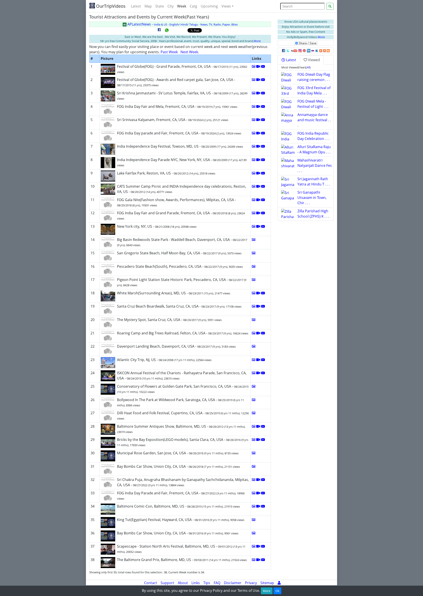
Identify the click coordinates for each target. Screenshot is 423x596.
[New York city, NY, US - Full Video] (258, 226)
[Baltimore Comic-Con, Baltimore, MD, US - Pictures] (253, 506)
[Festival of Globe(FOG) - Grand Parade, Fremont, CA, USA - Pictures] (253, 66)
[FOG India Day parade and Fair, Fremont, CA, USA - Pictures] (253, 133)
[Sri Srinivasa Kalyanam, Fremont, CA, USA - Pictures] (253, 119)
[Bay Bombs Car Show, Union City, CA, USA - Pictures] (253, 466)
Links (195, 582)
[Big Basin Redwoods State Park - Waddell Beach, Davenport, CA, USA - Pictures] (253, 239)
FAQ (217, 582)
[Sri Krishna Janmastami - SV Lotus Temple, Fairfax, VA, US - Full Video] (258, 93)
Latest (136, 6)
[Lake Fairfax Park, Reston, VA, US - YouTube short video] (263, 173)
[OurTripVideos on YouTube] (294, 50)
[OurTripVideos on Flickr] (312, 50)
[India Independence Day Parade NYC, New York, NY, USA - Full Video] (258, 159)
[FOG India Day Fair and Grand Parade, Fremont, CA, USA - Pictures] (253, 213)
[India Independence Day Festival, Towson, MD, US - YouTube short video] (263, 146)
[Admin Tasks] (279, 582)
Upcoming (209, 6)
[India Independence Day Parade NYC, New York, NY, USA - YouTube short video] (263, 159)
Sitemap (267, 582)
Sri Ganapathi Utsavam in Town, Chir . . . (312, 197)
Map (148, 6)
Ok (277, 591)
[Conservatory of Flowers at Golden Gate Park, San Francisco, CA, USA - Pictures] (253, 386)
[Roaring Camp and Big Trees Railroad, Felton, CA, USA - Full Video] (258, 333)
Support (167, 582)
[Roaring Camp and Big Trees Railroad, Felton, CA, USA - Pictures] (253, 333)
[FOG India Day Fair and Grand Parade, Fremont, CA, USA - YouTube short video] (263, 213)
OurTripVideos (110, 6)
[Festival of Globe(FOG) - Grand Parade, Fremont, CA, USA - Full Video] (258, 66)
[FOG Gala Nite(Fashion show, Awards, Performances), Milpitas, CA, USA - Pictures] (253, 199)
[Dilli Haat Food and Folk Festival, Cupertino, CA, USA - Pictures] (253, 413)
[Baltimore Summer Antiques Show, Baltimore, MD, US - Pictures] (253, 426)
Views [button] (226, 6)
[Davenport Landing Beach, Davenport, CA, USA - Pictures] (253, 346)
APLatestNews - (182, 24)
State (159, 6)
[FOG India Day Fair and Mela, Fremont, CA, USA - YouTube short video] (263, 106)
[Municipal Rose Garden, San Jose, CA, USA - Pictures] (253, 453)
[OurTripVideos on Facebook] (283, 50)
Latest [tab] (290, 59)
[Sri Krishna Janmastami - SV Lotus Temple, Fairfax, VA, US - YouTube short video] (263, 93)
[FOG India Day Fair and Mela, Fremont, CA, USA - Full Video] (258, 106)
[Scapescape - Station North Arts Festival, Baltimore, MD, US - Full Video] (258, 546)
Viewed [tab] (313, 59)
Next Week (189, 52)
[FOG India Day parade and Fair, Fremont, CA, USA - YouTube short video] (263, 133)
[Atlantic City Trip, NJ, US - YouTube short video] (263, 359)
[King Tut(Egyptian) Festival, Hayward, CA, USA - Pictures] (253, 519)
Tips (206, 582)
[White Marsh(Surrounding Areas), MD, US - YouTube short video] (263, 293)
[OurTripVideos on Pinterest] (304, 50)
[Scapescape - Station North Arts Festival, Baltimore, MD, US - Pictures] (253, 546)
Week (181, 6)
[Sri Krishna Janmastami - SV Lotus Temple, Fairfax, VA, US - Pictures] (253, 93)
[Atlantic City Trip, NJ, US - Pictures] (253, 359)
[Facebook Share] (159, 31)
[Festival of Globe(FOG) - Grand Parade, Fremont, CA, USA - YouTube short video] (263, 66)
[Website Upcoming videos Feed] (324, 50)
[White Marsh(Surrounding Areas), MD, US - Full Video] (258, 293)
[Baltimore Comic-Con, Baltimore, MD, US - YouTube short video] (263, 506)
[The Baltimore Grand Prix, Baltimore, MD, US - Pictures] (253, 559)
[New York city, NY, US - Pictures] (253, 226)
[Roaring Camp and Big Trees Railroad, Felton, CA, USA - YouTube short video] (263, 333)
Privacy (251, 582)
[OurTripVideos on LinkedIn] (308, 50)
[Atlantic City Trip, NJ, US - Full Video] (258, 359)
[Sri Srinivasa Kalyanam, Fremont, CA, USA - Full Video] (258, 119)
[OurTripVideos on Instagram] (300, 50)
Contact (150, 582)
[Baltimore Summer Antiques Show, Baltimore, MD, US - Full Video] (258, 426)
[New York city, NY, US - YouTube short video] (263, 226)
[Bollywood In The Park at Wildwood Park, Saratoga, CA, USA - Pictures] (253, 399)
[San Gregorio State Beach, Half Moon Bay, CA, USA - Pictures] (253, 253)
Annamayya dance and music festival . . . (314, 120)
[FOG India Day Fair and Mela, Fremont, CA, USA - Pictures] (253, 106)
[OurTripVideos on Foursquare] (316, 50)
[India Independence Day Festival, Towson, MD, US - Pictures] (253, 146)
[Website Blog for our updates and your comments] (328, 50)
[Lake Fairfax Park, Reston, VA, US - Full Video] (258, 173)
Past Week (169, 52)
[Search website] (330, 6)
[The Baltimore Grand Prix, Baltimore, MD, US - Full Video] (258, 559)
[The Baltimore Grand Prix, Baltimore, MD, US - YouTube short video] (263, 559)
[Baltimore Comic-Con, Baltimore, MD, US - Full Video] (258, 506)
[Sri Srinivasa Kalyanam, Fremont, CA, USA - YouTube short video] (263, 119)
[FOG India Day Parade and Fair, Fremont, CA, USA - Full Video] (258, 493)
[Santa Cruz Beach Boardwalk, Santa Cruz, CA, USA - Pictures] (253, 306)
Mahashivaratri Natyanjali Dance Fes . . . (314, 165)
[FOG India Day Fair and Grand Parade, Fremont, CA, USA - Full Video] (258, 213)
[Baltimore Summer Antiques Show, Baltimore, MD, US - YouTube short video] (263, 426)
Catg (193, 6)
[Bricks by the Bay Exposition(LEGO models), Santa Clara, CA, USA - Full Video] (258, 439)
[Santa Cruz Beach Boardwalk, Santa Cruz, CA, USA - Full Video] (258, 306)
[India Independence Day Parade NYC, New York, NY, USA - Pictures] (253, 159)
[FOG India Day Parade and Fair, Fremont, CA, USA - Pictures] (253, 493)
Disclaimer (232, 582)
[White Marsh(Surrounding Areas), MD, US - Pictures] (253, 293)
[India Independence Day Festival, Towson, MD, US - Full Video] (258, 146)
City (170, 6)
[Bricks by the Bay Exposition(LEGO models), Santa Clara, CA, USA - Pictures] (253, 439)
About (183, 582)
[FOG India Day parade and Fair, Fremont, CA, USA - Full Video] (258, 133)
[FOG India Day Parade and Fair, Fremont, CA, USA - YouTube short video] (263, 493)
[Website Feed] (320, 50)
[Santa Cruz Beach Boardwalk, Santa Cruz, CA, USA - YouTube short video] (263, 306)
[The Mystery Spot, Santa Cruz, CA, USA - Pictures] (253, 319)
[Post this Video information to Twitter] (288, 50)
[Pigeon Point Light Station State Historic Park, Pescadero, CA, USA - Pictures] (253, 279)
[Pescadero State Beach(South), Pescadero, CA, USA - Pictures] (253, 266)
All (308, 67)
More (257, 41)
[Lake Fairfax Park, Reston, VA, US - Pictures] (253, 173)
